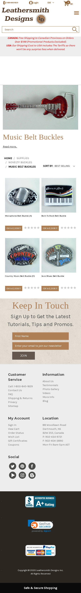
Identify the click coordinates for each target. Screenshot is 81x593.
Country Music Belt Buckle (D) (20, 276)
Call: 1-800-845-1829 (20, 386)
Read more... (10, 146)
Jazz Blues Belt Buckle (52, 276)
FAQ (10, 394)
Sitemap (13, 406)
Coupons (13, 444)
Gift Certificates (17, 440)
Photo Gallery (51, 389)
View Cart (13, 429)
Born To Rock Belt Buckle (53, 216)
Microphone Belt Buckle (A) (18, 216)
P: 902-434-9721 (52, 436)
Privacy (12, 402)
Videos (46, 393)
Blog (45, 401)
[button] (40, 526)
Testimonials (50, 385)
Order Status (16, 432)
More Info (48, 397)
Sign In (12, 425)
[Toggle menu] (76, 13)
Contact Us (15, 390)
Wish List (13, 436)
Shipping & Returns (20, 398)
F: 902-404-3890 (53, 440)
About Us (48, 381)
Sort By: (48, 166)
